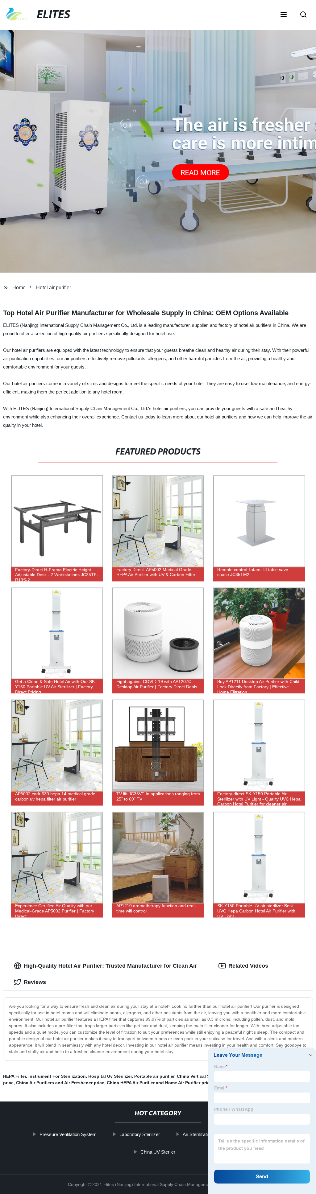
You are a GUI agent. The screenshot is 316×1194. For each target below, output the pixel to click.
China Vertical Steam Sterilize (207, 1076)
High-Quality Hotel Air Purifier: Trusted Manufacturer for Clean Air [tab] (110, 966)
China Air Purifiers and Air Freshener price (60, 1082)
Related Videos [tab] (248, 966)
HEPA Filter (14, 1076)
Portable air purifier (154, 1076)
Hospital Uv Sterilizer (110, 1076)
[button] (283, 15)
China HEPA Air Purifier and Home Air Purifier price (159, 1082)
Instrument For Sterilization (57, 1076)
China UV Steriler (157, 1151)
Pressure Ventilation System (68, 1134)
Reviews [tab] (35, 982)
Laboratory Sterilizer (139, 1134)
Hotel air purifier (53, 287)
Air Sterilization (198, 1134)
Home (19, 287)
